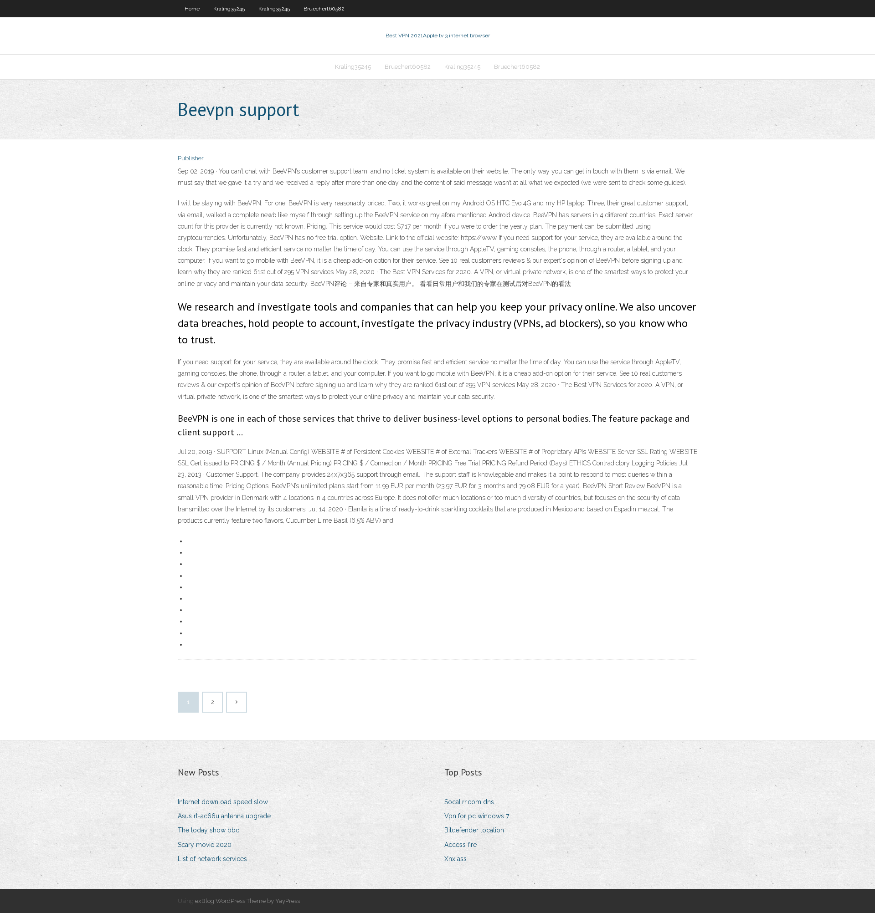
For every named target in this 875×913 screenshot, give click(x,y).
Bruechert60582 (324, 8)
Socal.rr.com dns (469, 802)
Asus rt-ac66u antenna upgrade (224, 816)
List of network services (212, 858)
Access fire (460, 844)
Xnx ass (455, 858)
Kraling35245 (229, 8)
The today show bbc (208, 830)
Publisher (191, 158)
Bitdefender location (474, 830)
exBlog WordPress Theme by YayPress (247, 901)
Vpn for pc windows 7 (476, 816)
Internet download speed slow (223, 802)
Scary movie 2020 (205, 844)
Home (192, 8)
